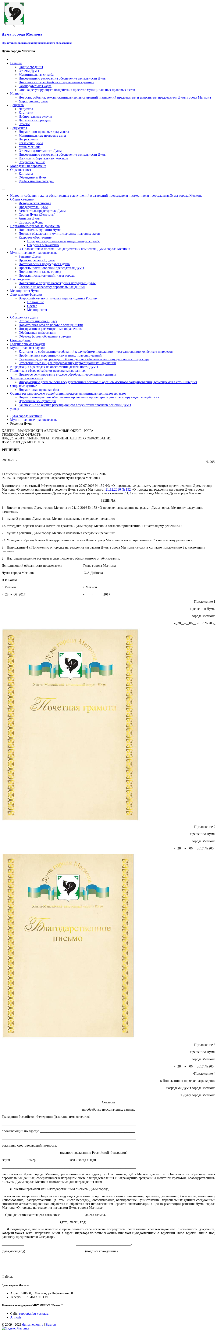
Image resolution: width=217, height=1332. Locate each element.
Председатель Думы (33, 207)
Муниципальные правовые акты (42, 135)
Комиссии (26, 112)
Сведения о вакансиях (43, 245)
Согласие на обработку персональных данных (52, 287)
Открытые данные (32, 162)
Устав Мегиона (29, 147)
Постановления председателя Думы (44, 264)
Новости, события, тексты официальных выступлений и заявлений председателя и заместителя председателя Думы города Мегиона (115, 97)
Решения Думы (30, 256)
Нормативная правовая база (39, 389)
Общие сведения (31, 67)
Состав (32, 306)
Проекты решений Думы (37, 260)
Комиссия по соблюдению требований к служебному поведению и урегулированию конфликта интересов (96, 351)
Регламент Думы (31, 143)
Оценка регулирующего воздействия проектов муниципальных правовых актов (77, 90)
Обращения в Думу (33, 177)
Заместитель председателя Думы (42, 211)
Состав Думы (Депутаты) (37, 214)
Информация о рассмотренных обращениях (50, 329)
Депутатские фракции (35, 120)
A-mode (15, 1317)
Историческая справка (35, 203)
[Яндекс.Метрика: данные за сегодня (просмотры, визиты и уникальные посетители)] (15, 1328)
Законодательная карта (35, 86)
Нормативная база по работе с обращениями (51, 325)
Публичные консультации (37, 401)
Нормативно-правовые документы (44, 131)
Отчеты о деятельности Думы (40, 150)
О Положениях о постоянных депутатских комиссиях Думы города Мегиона (74, 249)
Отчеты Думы (29, 71)
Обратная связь (21, 169)
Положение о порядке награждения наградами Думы (57, 283)
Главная (16, 63)
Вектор (51, 1324)
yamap (14, 408)
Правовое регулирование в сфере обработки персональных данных (67, 374)
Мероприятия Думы (33, 101)
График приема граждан (36, 181)
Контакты (26, 173)
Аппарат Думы (29, 218)
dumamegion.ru (32, 1324)
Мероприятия (37, 309)
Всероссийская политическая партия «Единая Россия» (58, 298)
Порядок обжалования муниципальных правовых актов (59, 233)
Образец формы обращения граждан (45, 336)
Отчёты (24, 124)
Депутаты (17, 105)
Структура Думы (31, 222)
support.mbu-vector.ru (34, 1313)
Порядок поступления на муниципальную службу (63, 241)
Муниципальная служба (36, 74)
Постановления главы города (40, 271)
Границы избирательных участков (43, 158)
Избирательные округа (35, 116)
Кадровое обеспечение (35, 237)
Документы (18, 128)
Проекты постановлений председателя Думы (51, 268)
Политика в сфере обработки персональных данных (56, 82)
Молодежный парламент (28, 166)
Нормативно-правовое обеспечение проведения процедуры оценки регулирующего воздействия (89, 397)
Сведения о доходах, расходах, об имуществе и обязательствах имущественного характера (84, 359)
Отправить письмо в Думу (38, 321)
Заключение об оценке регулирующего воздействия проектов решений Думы (75, 405)
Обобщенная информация (37, 332)
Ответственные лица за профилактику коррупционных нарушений (67, 363)
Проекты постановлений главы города (47, 275)
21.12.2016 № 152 (118, 489)
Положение (35, 302)
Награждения (28, 139)
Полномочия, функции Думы (40, 230)
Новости (16, 93)
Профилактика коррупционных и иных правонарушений (60, 355)
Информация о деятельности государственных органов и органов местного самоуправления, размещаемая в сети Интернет (108, 382)
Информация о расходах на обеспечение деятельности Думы (62, 78)
